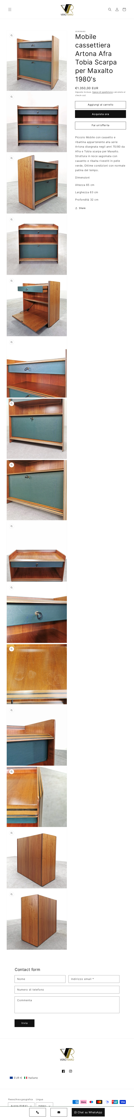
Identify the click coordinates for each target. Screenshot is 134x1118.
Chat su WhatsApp (90, 1112)
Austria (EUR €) (19, 1106)
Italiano (42, 1106)
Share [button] (82, 208)
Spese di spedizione (102, 92)
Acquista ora (100, 114)
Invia (24, 1023)
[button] (9, 9)
